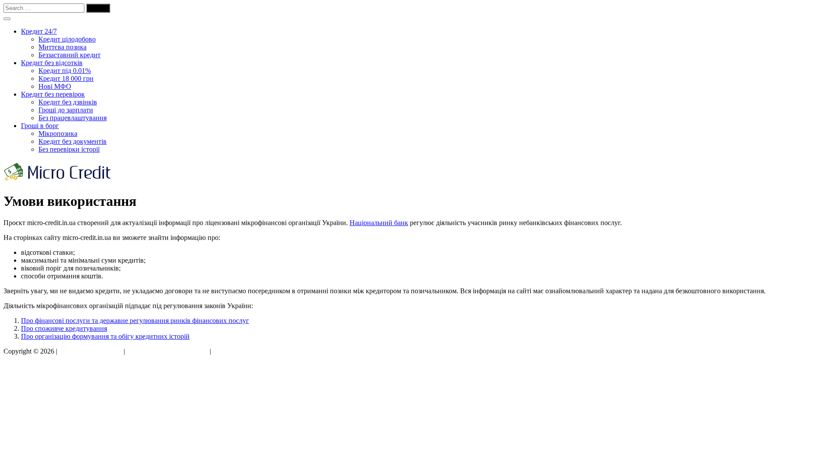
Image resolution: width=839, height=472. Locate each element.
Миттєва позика (62, 47)
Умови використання (90, 351)
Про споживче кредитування (64, 328)
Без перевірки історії (69, 149)
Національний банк (379, 222)
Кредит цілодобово (67, 39)
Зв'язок (223, 351)
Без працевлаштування (72, 117)
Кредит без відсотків (52, 62)
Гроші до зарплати (65, 110)
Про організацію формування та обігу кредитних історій (105, 336)
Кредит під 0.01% (64, 70)
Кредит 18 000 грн (66, 78)
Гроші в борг (40, 125)
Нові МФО (54, 86)
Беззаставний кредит (69, 55)
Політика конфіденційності (167, 351)
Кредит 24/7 (39, 31)
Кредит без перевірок (53, 94)
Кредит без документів (72, 141)
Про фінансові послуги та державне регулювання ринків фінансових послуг (135, 320)
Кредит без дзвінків (67, 102)
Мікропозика (57, 133)
